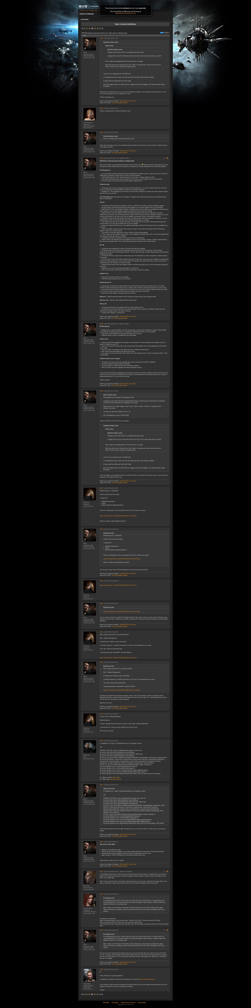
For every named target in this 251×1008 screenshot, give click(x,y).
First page (82, 28)
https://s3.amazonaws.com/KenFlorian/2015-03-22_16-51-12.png (118, 657)
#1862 (101, 108)
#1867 (101, 488)
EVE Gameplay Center (92, 10)
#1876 (101, 841)
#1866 (101, 391)
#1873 (101, 714)
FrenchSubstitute (87, 122)
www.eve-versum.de (115, 779)
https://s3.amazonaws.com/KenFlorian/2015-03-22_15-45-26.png (118, 515)
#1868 (101, 529)
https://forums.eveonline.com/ (125, 13)
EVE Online (106, 1002)
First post (166, 32)
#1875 (101, 784)
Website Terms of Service (128, 1002)
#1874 (101, 740)
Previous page (84, 28)
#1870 (101, 603)
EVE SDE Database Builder (119, 102)
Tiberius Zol (86, 755)
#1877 (101, 871)
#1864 (101, 158)
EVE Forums (82, 10)
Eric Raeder (86, 886)
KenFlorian (86, 502)
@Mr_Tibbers (116, 777)
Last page (102, 28)
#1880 (101, 969)
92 (86, 28)
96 (97, 28)
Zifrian (85, 52)
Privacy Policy (142, 1002)
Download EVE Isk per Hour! (128, 101)
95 (95, 28)
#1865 (101, 323)
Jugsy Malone (87, 983)
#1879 (101, 930)
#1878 (101, 894)
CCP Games (115, 1002)
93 (89, 28)
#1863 (101, 132)
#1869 (101, 581)
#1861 (101, 38)
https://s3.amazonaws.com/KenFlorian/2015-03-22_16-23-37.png (118, 585)
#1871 (101, 632)
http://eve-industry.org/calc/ (147, 979)
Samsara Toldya (87, 908)
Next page (100, 28)
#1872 (101, 662)
